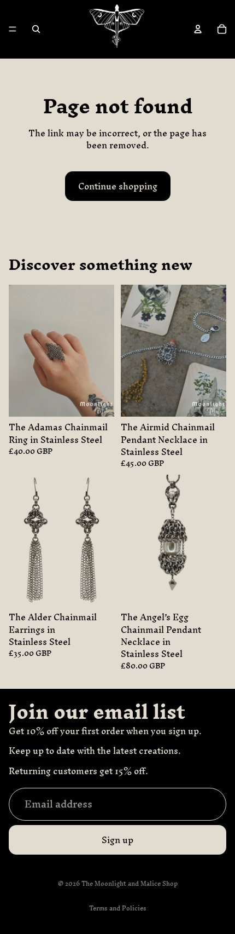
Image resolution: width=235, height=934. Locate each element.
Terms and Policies (117, 908)
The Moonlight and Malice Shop (129, 884)
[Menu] (12, 29)
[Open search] (36, 29)
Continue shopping (117, 186)
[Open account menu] (198, 29)
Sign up (117, 840)
